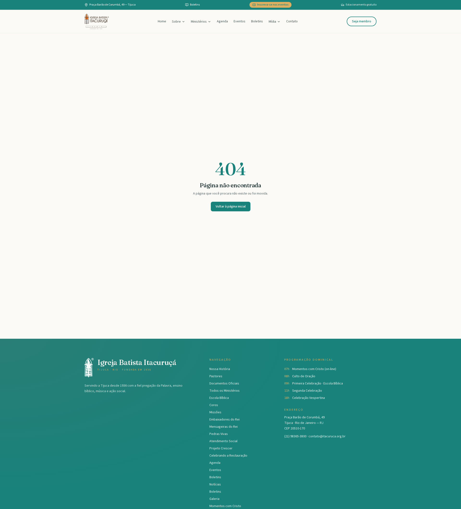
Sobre (176, 21)
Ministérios (199, 21)
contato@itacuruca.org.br (327, 436)
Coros (213, 405)
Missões (215, 412)
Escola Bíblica (219, 398)
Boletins (257, 21)
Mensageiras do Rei (223, 426)
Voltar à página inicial (231, 206)
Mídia (272, 21)
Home (162, 21)
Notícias (215, 484)
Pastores (215, 376)
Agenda (222, 21)
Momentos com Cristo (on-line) (314, 369)
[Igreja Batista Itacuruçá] (97, 21)
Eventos (239, 21)
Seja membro (361, 21)
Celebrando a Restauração (228, 455)
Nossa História (219, 369)
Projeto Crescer (220, 448)
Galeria (214, 498)
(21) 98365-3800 (295, 436)
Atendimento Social (223, 441)
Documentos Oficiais (224, 383)
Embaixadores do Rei (224, 419)
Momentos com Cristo (225, 506)
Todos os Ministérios (224, 390)
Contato (292, 21)
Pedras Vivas (218, 434)
